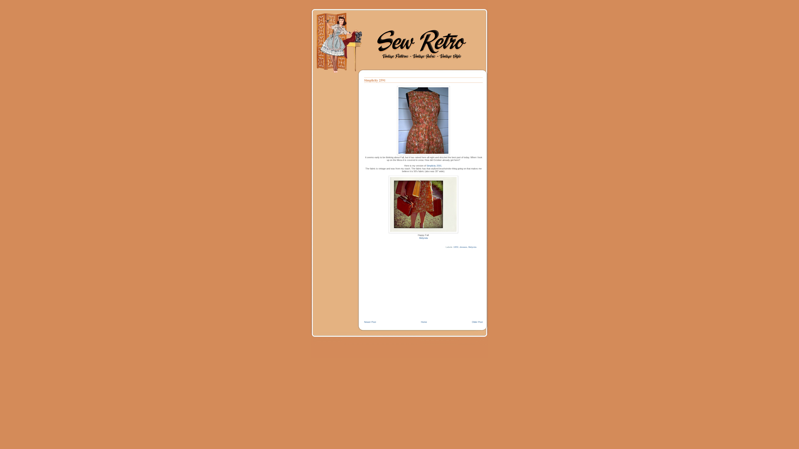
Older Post (477, 322)
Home (424, 322)
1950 (455, 247)
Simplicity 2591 (375, 80)
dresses (463, 247)
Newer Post (370, 322)
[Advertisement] (423, 289)
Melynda (423, 238)
